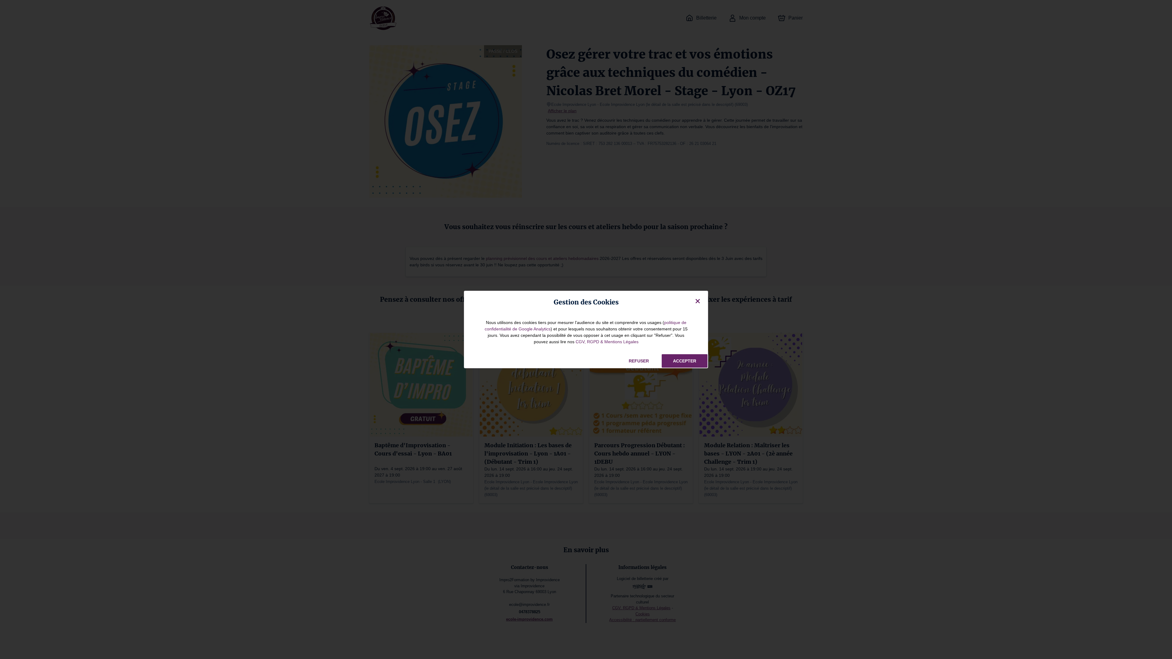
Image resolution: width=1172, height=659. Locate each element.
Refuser (639, 360)
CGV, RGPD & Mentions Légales (607, 341)
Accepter (684, 360)
